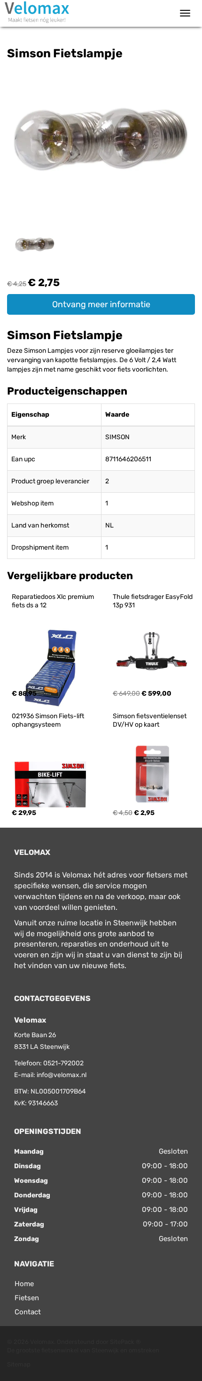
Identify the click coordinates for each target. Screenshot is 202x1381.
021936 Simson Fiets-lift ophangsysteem (48, 720)
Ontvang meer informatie (101, 304)
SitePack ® (125, 1341)
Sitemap (19, 1364)
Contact (28, 1312)
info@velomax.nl (61, 1075)
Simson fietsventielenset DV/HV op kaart (150, 720)
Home (24, 1284)
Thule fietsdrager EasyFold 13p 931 (153, 601)
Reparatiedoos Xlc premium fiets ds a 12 (53, 601)
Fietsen (27, 1298)
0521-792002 (63, 1063)
